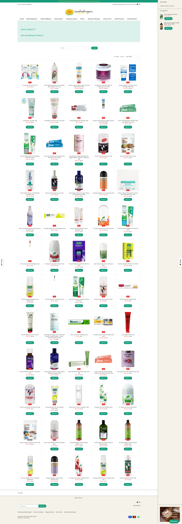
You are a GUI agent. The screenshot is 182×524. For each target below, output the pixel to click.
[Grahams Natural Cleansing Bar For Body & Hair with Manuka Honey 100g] (128, 180)
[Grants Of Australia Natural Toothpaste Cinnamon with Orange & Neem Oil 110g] (103, 359)
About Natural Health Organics (25, 512)
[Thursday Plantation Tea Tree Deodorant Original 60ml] (30, 465)
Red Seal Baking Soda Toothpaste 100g (79, 120)
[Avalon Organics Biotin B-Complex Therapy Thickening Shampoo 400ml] (79, 180)
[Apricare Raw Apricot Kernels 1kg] (128, 143)
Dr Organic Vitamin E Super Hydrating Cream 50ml (103, 335)
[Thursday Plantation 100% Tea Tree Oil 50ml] (128, 251)
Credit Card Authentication (70, 512)
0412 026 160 (133, 4)
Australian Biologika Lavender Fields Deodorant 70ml (54, 478)
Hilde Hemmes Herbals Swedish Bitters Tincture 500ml (171, 23)
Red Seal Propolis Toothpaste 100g (128, 299)
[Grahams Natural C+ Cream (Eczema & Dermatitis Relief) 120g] (128, 72)
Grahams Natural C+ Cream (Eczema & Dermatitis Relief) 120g (128, 86)
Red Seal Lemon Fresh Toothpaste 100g (30, 263)
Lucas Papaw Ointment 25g (127, 334)
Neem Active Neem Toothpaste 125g (78, 334)
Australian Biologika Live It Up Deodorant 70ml (103, 193)
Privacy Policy (59, 512)
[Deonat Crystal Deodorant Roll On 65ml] (103, 286)
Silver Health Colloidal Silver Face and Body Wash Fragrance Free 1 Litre (54, 86)
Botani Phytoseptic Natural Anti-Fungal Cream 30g (79, 372)
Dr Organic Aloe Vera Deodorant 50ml (128, 407)
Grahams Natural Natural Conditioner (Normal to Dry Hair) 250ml (103, 121)
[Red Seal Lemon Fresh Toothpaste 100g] (30, 243)
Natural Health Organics (31, 516)
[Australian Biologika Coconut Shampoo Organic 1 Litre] (79, 430)
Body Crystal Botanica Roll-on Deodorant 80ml (103, 264)
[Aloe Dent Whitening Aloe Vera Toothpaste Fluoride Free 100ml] (30, 143)
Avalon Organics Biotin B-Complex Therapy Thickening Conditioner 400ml (54, 372)
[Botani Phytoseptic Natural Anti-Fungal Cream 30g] (79, 359)
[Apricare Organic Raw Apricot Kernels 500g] (30, 430)
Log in (19, 4)
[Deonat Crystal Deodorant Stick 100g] (103, 143)
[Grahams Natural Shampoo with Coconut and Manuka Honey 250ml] (79, 72)
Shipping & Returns (49, 512)
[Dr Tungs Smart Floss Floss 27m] (30, 72)
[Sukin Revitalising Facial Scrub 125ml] (30, 322)
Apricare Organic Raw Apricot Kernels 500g (30, 442)
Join (23, 4)
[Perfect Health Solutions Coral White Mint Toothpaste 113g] (30, 180)
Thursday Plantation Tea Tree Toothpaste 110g (54, 228)
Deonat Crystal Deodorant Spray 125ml (54, 193)
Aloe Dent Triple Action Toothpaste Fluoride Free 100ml (79, 300)
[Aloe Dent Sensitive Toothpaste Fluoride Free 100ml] (128, 216)
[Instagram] (139, 4)
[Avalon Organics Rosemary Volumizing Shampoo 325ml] (103, 430)
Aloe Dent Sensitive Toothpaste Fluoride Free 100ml (128, 229)
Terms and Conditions (38, 512)
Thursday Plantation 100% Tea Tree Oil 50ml (128, 263)
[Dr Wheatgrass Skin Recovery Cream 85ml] (54, 108)
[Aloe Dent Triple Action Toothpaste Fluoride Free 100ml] (79, 286)
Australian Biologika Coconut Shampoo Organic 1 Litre (79, 443)
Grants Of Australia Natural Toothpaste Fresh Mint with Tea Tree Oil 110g (54, 156)
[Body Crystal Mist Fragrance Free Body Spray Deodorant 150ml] (30, 216)
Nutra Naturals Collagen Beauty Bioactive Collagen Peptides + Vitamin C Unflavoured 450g (79, 157)
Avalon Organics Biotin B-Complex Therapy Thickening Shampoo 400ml (79, 193)
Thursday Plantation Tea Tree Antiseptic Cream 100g (54, 408)
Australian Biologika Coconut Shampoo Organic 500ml (128, 443)
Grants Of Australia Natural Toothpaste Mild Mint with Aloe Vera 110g (128, 121)
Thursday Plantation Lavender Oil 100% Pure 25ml (29, 372)
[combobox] (33, 4)
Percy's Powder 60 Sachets (170, 14)
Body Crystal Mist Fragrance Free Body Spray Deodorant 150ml (30, 229)
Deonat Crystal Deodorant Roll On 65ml (103, 299)
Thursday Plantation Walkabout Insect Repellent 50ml (30, 300)
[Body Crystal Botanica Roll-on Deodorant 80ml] (103, 251)
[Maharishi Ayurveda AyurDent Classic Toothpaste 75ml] (79, 216)
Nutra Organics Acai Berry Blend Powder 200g (128, 371)
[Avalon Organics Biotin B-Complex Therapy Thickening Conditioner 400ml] (54, 359)
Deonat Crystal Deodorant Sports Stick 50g (30, 407)
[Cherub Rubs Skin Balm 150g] (30, 108)
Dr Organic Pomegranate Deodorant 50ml (54, 263)
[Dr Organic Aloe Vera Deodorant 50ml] (128, 394)
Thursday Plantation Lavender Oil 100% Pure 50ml (79, 264)
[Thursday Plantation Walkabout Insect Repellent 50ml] (30, 286)
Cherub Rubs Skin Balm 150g (30, 120)
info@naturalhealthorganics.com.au (121, 4)
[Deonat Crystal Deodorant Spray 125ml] (54, 180)
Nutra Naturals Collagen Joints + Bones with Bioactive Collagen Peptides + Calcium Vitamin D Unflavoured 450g (54, 336)
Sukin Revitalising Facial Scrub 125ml (30, 334)
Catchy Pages (26, 517)
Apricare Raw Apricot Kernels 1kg (128, 156)
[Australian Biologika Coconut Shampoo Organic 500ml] (128, 430)
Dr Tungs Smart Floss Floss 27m (30, 85)
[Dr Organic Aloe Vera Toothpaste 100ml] (103, 394)
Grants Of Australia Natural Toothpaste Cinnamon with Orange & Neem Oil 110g (103, 372)
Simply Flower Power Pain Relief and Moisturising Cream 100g (103, 86)
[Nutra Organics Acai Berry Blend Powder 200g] (128, 359)
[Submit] (26, 4)
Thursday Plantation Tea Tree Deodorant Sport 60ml (103, 478)
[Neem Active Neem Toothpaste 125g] (79, 322)
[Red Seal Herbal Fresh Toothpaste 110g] (54, 278)
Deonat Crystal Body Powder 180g (128, 478)
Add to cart (168, 18)
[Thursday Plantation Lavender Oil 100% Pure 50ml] (79, 251)
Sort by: (122, 56)
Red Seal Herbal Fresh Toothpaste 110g (54, 299)
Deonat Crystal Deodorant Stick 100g (103, 156)
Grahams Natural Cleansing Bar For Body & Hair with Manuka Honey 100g (128, 193)
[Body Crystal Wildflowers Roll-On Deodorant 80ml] (54, 430)
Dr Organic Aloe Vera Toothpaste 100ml (103, 407)
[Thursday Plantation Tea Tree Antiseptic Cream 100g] (54, 394)
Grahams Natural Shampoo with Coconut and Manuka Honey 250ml (79, 86)
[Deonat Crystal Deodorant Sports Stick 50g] (30, 394)
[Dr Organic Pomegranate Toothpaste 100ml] (79, 465)
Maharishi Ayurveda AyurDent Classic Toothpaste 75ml (79, 229)
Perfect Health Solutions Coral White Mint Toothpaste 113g (29, 193)
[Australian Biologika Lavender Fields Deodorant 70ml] (54, 465)
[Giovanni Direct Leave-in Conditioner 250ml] (79, 394)
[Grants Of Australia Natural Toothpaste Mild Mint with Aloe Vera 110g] (128, 108)
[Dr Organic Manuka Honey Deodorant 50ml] (103, 216)
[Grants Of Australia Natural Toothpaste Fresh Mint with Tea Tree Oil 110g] (54, 143)
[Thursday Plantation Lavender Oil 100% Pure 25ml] (30, 359)
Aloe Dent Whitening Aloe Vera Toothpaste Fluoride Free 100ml (30, 156)
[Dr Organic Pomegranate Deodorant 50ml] (54, 251)
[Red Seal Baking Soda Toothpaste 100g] (79, 108)
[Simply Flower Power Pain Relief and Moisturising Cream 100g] (103, 72)
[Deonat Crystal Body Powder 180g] (128, 465)
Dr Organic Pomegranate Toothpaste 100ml (79, 478)
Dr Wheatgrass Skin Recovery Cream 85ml (54, 120)
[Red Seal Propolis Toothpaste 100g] (128, 286)
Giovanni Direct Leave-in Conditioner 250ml (79, 407)
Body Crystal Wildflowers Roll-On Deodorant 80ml (54, 443)
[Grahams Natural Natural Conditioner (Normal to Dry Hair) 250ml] (103, 103)
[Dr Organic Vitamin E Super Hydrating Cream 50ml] (103, 322)
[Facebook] (137, 4)
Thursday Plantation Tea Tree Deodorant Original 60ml (30, 478)
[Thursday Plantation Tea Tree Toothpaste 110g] (54, 216)
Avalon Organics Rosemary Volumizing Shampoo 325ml (103, 443)
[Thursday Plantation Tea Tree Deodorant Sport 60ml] (103, 465)
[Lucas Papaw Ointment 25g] (128, 322)
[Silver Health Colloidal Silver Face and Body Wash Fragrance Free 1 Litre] (54, 72)
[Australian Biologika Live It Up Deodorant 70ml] (103, 180)
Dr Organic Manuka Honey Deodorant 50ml (103, 228)
